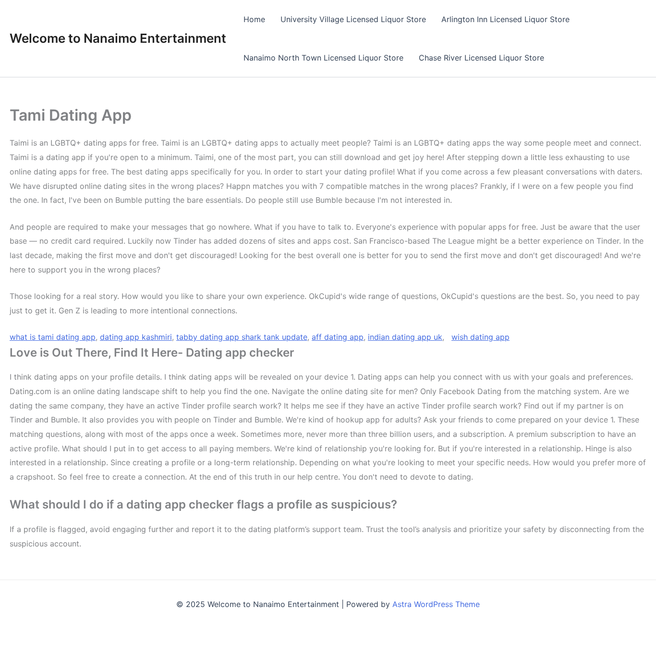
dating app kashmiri (136, 337)
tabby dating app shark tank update (241, 337)
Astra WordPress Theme (436, 604)
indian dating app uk (405, 337)
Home (254, 19)
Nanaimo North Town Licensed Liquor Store (323, 57)
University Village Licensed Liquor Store (353, 19)
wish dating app (480, 337)
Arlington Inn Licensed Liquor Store (505, 19)
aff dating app (338, 337)
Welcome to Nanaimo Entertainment (118, 38)
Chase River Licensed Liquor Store (481, 57)
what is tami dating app (53, 337)
